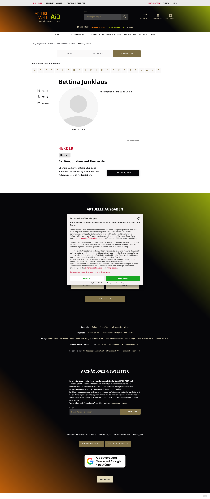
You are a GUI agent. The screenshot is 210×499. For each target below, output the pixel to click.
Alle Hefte (87, 286)
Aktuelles (67, 34)
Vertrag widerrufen (91, 444)
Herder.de (37, 3)
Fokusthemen (130, 34)
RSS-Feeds (128, 333)
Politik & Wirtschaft (76, 3)
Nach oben (105, 479)
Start (57, 34)
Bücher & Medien (147, 34)
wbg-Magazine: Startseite (43, 43)
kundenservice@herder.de (108, 344)
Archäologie (130, 338)
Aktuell (71, 53)
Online (83, 27)
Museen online (93, 333)
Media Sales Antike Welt (58, 338)
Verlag (166, 3)
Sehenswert (94, 34)
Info (175, 3)
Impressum (137, 435)
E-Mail (71, 408)
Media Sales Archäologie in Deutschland (86, 338)
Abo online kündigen (130, 344)
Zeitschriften (154, 3)
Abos (130, 27)
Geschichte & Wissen (54, 3)
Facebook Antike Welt (95, 351)
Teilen (45, 91)
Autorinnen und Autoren (65, 43)
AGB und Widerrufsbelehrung (81, 435)
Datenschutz (105, 435)
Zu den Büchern (123, 173)
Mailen (45, 103)
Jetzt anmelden (130, 412)
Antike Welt (98, 27)
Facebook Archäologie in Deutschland (124, 351)
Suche (86, 12)
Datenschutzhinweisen (119, 403)
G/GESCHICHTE (162, 338)
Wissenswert (80, 34)
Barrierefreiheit (122, 435)
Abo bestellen (105, 299)
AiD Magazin (117, 27)
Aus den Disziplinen (112, 34)
